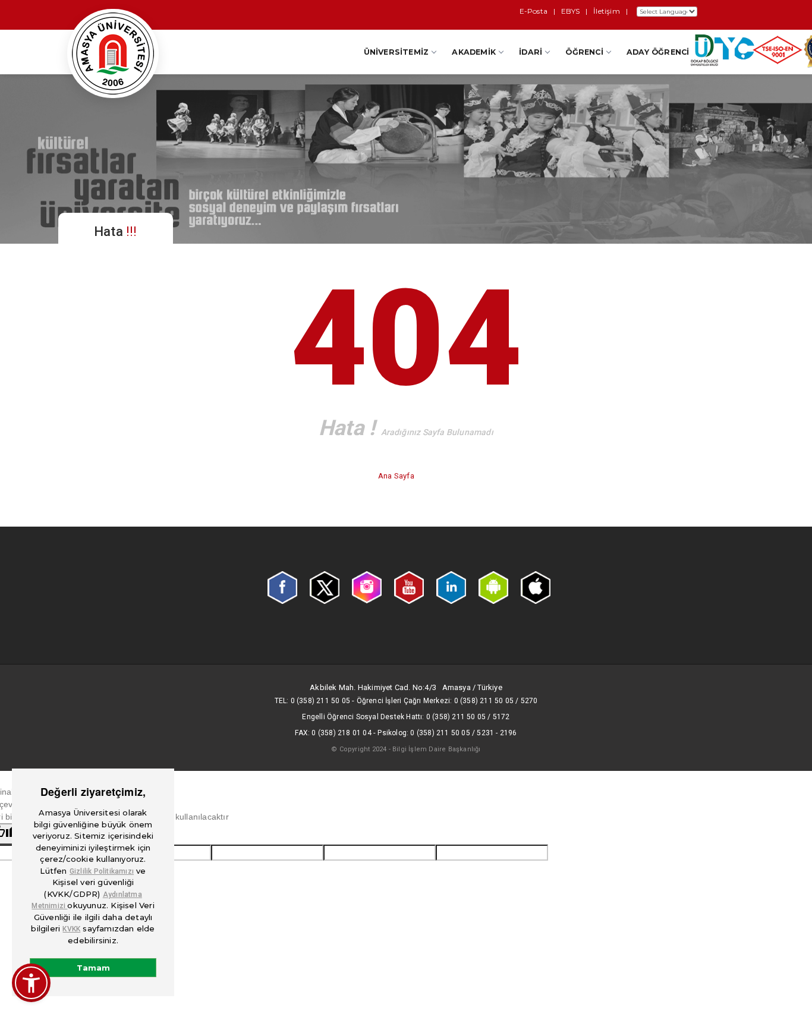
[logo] (113, 53)
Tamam (93, 967)
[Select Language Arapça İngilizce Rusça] (665, 12)
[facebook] (282, 586)
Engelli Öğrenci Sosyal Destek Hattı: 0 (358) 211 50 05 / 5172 (405, 717)
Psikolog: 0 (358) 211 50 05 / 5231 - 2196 (447, 733)
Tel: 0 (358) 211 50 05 (312, 701)
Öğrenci (584, 52)
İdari (530, 52)
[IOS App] (535, 586)
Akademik (474, 52)
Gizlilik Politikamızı (102, 871)
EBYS (570, 11)
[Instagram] (367, 586)
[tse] (777, 53)
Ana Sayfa (397, 475)
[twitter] (324, 586)
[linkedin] (451, 586)
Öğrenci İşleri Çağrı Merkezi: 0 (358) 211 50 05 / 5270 (447, 701)
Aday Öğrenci (658, 52)
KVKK (71, 929)
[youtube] (409, 586)
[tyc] (734, 51)
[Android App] (493, 586)
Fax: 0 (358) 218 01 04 (333, 733)
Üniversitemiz (396, 52)
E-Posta (533, 11)
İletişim (606, 11)
